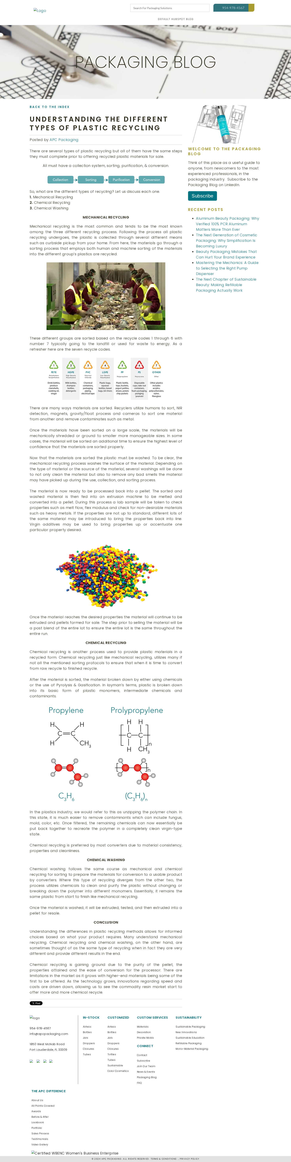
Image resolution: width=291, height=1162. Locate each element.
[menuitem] (176, 20)
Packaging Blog (147, 1077)
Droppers (89, 1043)
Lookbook (37, 1122)
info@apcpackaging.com (49, 1034)
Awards (36, 1111)
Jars (85, 1037)
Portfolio (36, 1128)
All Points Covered (42, 1105)
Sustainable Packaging (190, 1026)
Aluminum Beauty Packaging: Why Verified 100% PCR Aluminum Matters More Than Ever (227, 224)
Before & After (39, 1117)
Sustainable (115, 1065)
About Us (37, 1100)
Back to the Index (50, 107)
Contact (142, 1055)
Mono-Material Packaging (192, 1048)
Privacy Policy (189, 1158)
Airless (87, 1026)
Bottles (87, 1032)
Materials (143, 1026)
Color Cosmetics (118, 1071)
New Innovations (186, 1032)
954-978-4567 (233, 7)
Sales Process (40, 1133)
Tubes (87, 1054)
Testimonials (39, 1139)
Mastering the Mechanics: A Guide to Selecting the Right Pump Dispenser (227, 268)
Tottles (111, 1054)
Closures (88, 1048)
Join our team (146, 1066)
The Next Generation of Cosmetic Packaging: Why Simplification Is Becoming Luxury (226, 241)
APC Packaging (64, 139)
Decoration (144, 1032)
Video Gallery (39, 1144)
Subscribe (202, 196)
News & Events (146, 1071)
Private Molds (145, 1037)
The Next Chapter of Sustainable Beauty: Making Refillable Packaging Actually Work (226, 285)
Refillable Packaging (189, 1043)
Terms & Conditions (164, 1158)
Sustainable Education (190, 1037)
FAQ (139, 1082)
